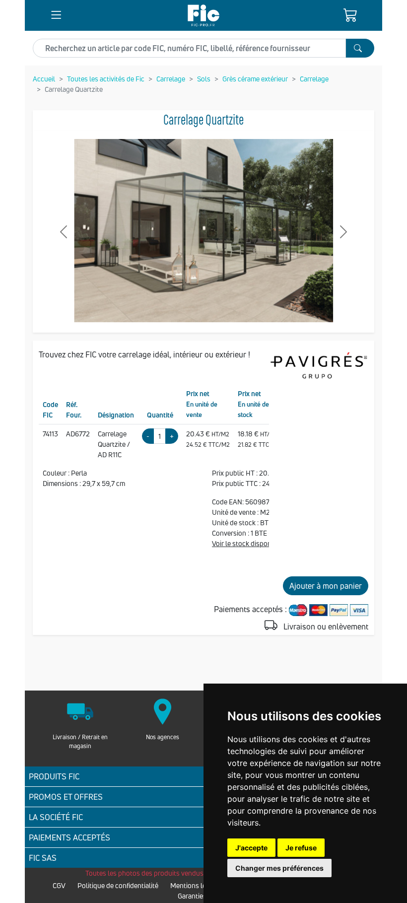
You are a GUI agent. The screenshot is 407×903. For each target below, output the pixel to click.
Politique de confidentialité (117, 885)
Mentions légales (196, 885)
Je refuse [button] (301, 847)
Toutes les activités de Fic (105, 78)
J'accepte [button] (251, 847)
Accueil (44, 78)
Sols (203, 78)
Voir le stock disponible (247, 543)
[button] (56, 15)
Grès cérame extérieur (255, 78)
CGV (59, 885)
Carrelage (170, 78)
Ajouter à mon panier (325, 585)
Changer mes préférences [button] (279, 868)
